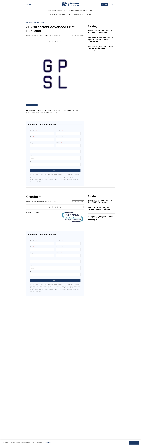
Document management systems (35, 22)
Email (32, 137)
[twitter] (55, 41)
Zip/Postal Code (34, 149)
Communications (78, 14)
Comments (33, 162)
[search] (30, 5)
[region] (70, 443)
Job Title (59, 143)
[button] (27, 5)
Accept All (133, 442)
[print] (83, 41)
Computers (53, 14)
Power (69, 14)
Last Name (59, 131)
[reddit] (58, 41)
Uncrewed (62, 14)
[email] (60, 41)
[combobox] (55, 158)
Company (32, 143)
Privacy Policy (48, 442)
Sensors (88, 14)
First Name (33, 131)
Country (32, 155)
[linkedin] (52, 41)
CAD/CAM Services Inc (40, 201)
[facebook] (50, 41)
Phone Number (60, 137)
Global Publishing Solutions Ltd (42, 35)
